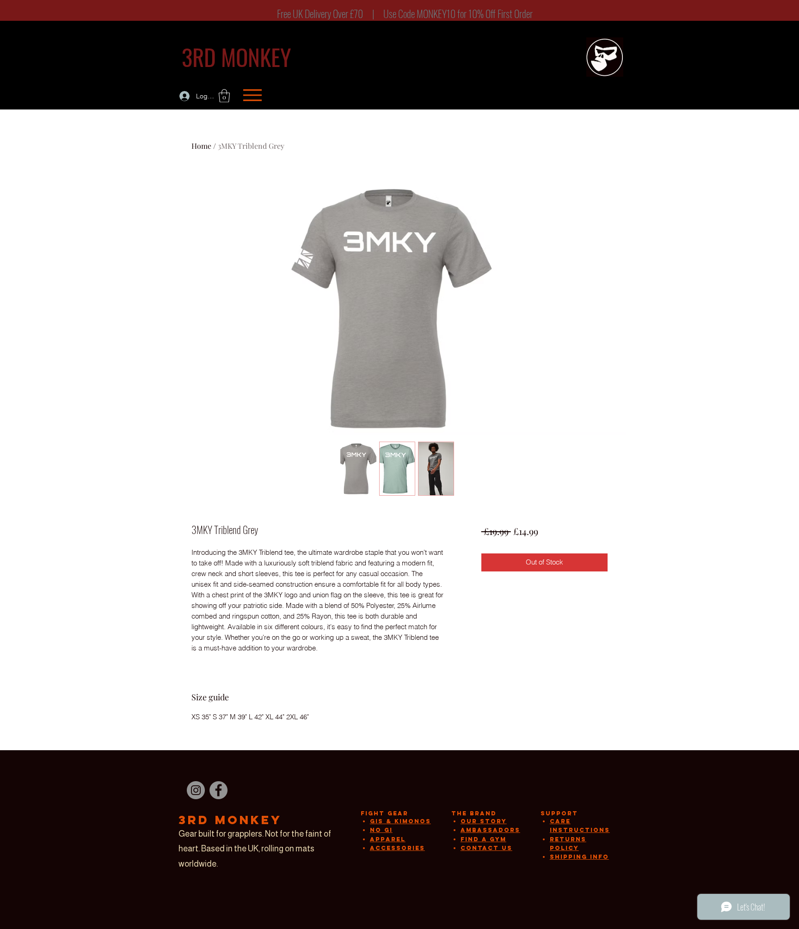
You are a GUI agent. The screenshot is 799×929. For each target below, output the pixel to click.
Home (201, 146)
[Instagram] (196, 790)
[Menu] (252, 95)
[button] (224, 96)
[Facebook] (218, 790)
